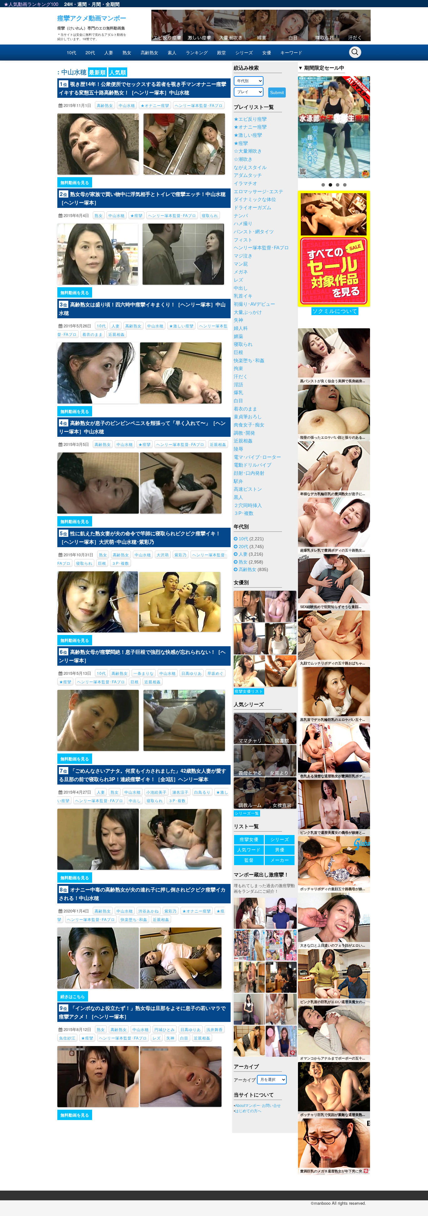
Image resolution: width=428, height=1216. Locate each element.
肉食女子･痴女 (249, 424)
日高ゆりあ (191, 673)
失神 (170, 1037)
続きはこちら (72, 996)
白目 (184, 1037)
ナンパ (241, 215)
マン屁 (241, 264)
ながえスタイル (250, 167)
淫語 (238, 384)
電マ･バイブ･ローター (257, 457)
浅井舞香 (214, 1029)
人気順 (117, 72)
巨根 (102, 563)
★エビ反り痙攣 (250, 119)
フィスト (243, 239)
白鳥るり (202, 792)
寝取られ (210, 215)
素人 (172, 52)
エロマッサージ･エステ (258, 191)
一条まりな (143, 673)
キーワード (291, 52)
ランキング (197, 52)
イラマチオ (245, 183)
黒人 (238, 497)
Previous (287, 125)
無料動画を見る (74, 182)
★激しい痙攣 (181, 325)
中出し (135, 800)
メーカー (279, 860)
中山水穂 (127, 105)
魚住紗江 (67, 1037)
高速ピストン (248, 489)
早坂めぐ (215, 673)
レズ (157, 1037)
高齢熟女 (149, 52)
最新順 (97, 72)
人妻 (108, 52)
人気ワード (249, 849)
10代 (71, 52)
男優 (279, 849)
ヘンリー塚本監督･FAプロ (199, 105)
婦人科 (241, 328)
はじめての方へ (248, 1111)
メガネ (241, 271)
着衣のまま (92, 334)
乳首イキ (243, 296)
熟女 (127, 52)
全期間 (113, 4)
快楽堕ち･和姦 (134, 919)
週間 (82, 4)
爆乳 (238, 392)
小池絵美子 (156, 792)
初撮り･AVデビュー (254, 304)
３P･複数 (120, 563)
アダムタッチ (248, 175)
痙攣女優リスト (249, 691)
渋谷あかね (148, 910)
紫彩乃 (181, 554)
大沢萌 (163, 554)
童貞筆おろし (248, 416)
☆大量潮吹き (248, 151)
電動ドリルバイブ (252, 465)
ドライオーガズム (252, 207)
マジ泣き (243, 255)
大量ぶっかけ (248, 312)
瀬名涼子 (180, 792)
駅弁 (238, 481)
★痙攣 (136, 215)
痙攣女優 (249, 839)
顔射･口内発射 (249, 473)
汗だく (241, 376)
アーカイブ (245, 1079)
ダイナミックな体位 (255, 199)
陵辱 (238, 449)
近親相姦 (116, 334)
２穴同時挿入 (248, 505)
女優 (266, 52)
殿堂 (221, 52)
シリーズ (244, 52)
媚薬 (238, 336)
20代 (90, 52)
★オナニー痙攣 (155, 105)
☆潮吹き (243, 159)
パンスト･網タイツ (254, 231)
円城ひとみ (164, 1029)
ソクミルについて (335, 311)
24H (68, 4)
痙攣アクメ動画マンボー (91, 17)
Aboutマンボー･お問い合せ (258, 1105)
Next (381, 125)
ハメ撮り (243, 223)
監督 (249, 860)
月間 (96, 4)
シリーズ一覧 (247, 813)
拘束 (238, 368)
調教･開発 (244, 433)
